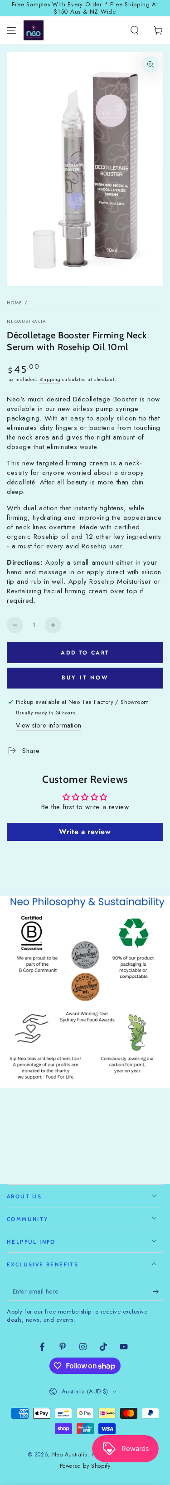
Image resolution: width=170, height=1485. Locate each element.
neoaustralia (27, 321)
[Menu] (12, 30)
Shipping (50, 379)
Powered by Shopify (85, 1466)
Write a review (85, 831)
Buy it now (85, 678)
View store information (48, 725)
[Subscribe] (158, 1292)
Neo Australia (69, 1455)
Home (14, 302)
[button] (134, 30)
